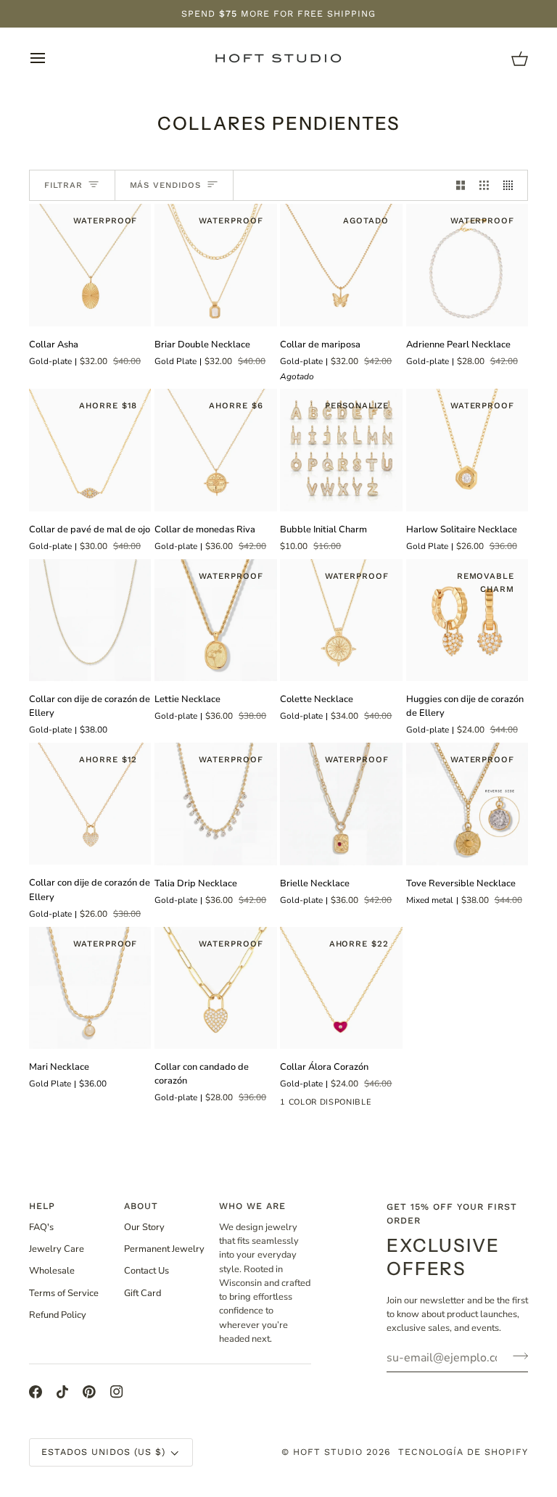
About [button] (141, 1205)
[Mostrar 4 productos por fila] (511, 184)
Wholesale (52, 1270)
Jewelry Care (56, 1248)
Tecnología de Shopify (463, 1451)
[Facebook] (35, 1391)
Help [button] (42, 1205)
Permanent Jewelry (164, 1248)
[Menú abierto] (51, 58)
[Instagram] (116, 1391)
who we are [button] (252, 1205)
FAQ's (41, 1227)
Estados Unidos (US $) (103, 1451)
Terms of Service (64, 1293)
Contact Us (146, 1270)
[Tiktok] (62, 1391)
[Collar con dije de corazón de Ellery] (90, 620)
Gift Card (142, 1293)
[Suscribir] (516, 1355)
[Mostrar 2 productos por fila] (461, 184)
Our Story (144, 1227)
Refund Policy (57, 1314)
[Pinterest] (89, 1391)
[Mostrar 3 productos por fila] (484, 184)
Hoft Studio (328, 1451)
